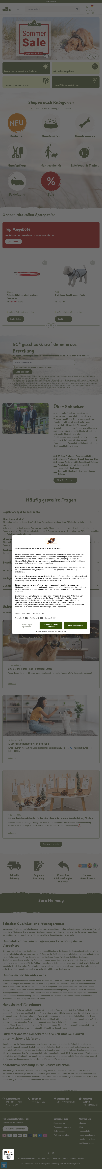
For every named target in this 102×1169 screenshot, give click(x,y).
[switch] (8, 1157)
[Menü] (12, 1150)
